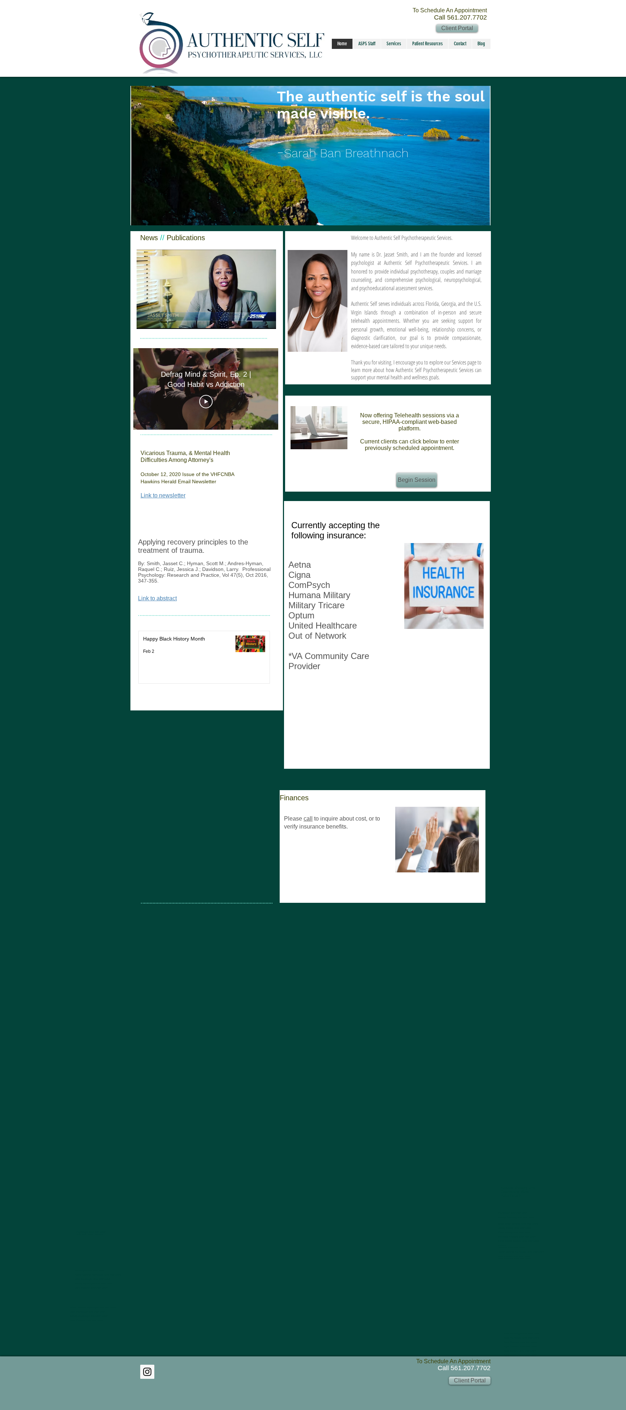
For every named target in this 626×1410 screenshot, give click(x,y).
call (308, 818)
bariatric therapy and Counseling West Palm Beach (518, 1192)
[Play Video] (206, 402)
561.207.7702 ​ (471, 1368)
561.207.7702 (467, 17)
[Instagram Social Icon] (147, 1372)
